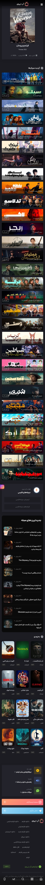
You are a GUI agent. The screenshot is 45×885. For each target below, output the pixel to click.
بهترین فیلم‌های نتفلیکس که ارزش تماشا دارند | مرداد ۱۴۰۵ (28, 534)
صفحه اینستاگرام (32, 802)
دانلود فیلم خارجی (13, 821)
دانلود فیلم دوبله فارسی (21, 842)
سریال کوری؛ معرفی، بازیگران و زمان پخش (28, 599)
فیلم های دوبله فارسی (22, 506)
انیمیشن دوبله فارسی (22, 499)
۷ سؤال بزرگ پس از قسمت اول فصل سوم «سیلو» (28, 626)
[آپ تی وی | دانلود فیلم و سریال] (22, 5)
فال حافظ (16, 847)
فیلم (27, 857)
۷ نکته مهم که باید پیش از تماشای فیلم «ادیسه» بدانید (28, 548)
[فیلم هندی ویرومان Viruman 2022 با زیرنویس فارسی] (22, 25)
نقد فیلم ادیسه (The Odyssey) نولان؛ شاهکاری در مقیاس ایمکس (28, 587)
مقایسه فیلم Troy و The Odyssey (30, 560)
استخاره (13, 852)
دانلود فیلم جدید (23, 831)
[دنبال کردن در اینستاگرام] (2, 487)
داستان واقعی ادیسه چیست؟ (31, 573)
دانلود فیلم (25, 821)
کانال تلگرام (34, 810)
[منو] (41, 4)
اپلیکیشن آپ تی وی (21, 866)
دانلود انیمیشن (10, 831)
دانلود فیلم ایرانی (23, 826)
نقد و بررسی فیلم (24, 852)
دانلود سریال (25, 837)
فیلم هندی (25, 847)
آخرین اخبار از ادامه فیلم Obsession (29, 612)
